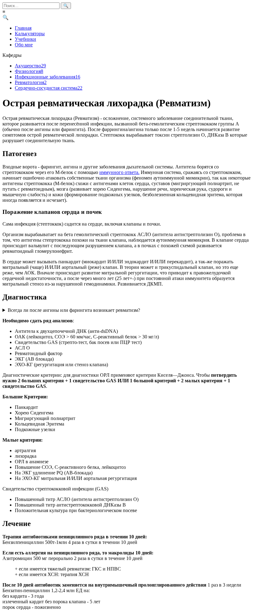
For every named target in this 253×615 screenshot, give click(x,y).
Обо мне (24, 44)
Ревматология (31, 82)
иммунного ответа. (119, 172)
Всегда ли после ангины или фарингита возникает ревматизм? (74, 310)
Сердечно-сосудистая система (48, 88)
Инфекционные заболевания (47, 76)
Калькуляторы (30, 33)
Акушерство (30, 65)
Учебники (25, 39)
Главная (23, 28)
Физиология (29, 71)
